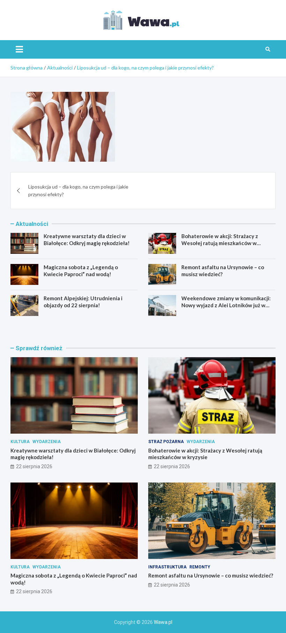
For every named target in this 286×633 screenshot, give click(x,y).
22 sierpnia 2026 (34, 466)
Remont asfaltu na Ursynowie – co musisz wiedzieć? (210, 575)
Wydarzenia (46, 441)
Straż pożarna (166, 441)
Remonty (199, 567)
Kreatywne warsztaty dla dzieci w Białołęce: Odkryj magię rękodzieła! (87, 239)
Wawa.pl (163, 622)
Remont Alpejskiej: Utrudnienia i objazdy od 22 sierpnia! (83, 301)
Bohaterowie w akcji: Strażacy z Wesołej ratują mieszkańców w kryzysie (219, 243)
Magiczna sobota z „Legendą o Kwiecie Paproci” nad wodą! (81, 270)
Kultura (20, 441)
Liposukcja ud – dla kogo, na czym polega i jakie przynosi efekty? (78, 190)
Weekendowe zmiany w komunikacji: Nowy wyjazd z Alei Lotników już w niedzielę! (226, 305)
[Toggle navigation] (19, 49)
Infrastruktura (167, 567)
